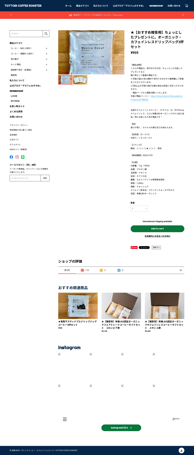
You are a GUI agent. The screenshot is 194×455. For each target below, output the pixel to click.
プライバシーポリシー (19, 125)
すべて (67, 270)
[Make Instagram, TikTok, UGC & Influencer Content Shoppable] (176, 419)
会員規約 (13, 135)
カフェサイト (15, 145)
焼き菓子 (15, 59)
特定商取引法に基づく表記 (21, 130)
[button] (121, 52)
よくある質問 (16, 111)
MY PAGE (15, 101)
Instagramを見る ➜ (121, 427)
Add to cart (157, 228)
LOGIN (14, 96)
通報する (156, 248)
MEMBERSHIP (156, 5)
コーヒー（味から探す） (22, 48)
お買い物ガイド (17, 106)
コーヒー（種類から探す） (23, 53)
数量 (133, 203)
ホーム (68, 5)
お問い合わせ (174, 5)
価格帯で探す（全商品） (22, 70)
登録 (45, 178)
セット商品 (16, 64)
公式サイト (14, 140)
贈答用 (14, 75)
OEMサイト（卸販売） (19, 149)
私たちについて (100, 5)
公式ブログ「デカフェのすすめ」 (129, 5)
